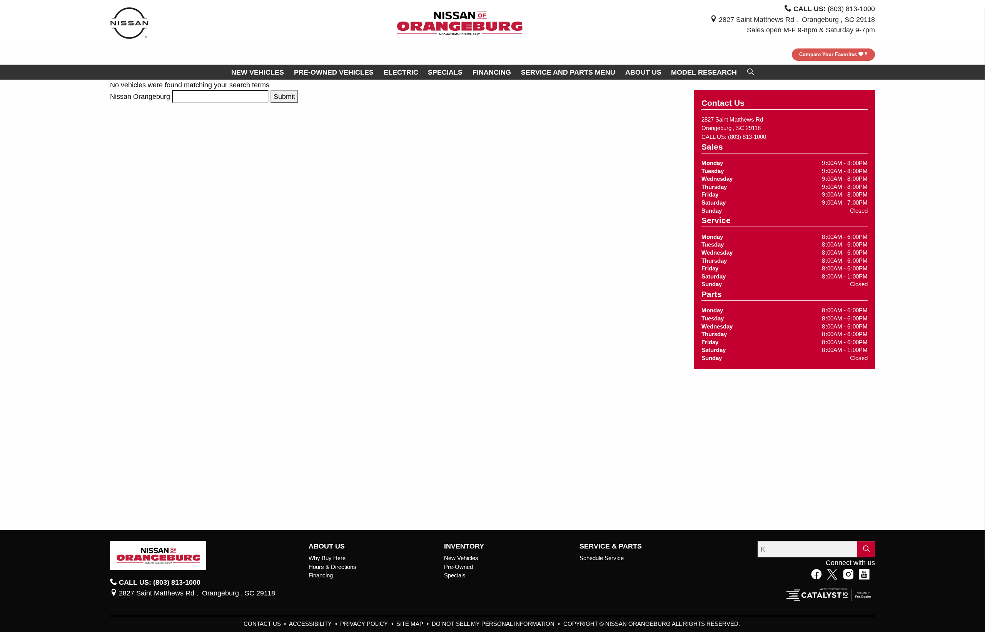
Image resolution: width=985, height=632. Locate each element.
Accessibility (311, 624)
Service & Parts (610, 546)
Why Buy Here (327, 558)
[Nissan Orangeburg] (460, 22)
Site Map (410, 624)
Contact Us (263, 624)
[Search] (866, 549)
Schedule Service (601, 558)
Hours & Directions (332, 567)
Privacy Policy (364, 624)
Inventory (464, 546)
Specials (455, 575)
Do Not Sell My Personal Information (494, 624)
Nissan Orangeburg (140, 96)
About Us (327, 546)
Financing (321, 575)
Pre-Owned (458, 567)
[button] (257, 72)
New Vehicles (461, 558)
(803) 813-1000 (747, 137)
